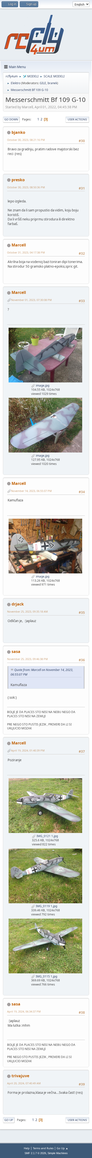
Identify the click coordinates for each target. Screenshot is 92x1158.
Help (27, 1148)
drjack (18, 604)
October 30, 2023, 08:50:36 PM (26, 187)
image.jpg (42, 385)
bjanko (18, 132)
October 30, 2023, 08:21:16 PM (26, 140)
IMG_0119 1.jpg (46, 906)
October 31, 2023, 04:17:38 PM (26, 252)
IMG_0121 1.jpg (47, 836)
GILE (43, 83)
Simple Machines (58, 1153)
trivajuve (20, 1075)
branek (52, 83)
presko (18, 179)
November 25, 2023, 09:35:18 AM (27, 611)
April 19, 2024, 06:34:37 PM (24, 1011)
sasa (16, 651)
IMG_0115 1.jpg (46, 976)
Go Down (11, 119)
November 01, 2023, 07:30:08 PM (31, 300)
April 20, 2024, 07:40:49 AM (24, 1083)
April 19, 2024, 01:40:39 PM (28, 750)
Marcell (19, 245)
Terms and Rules (43, 1148)
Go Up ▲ (62, 1148)
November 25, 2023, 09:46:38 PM (27, 659)
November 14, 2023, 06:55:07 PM (31, 491)
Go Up (8, 1120)
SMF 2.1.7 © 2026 (35, 1153)
